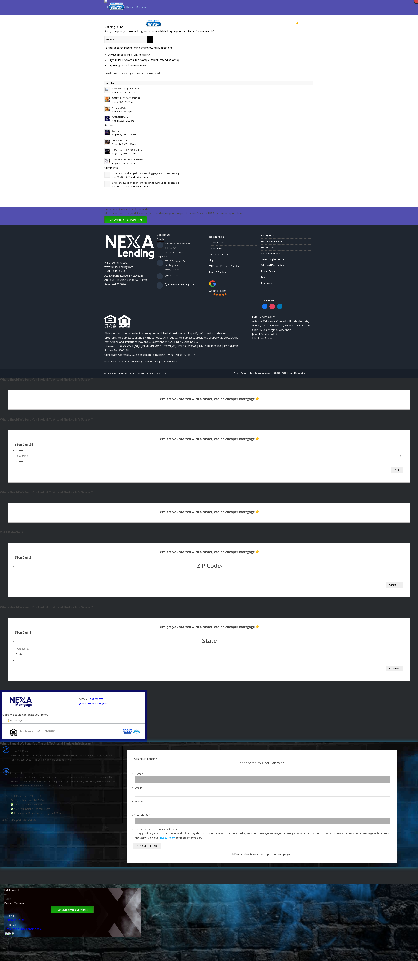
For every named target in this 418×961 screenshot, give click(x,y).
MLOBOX (162, 373)
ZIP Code (209, 565)
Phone (139, 801)
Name (139, 773)
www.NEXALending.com (118, 267)
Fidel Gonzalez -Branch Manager (131, 373)
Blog (211, 260)
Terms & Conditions (218, 272)
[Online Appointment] (153, 23)
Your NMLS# (142, 815)
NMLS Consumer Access (273, 241)
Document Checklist (218, 254)
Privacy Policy (268, 235)
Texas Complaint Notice (272, 259)
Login (263, 277)
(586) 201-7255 (172, 275)
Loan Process (215, 248)
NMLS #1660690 (114, 271)
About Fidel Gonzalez (271, 253)
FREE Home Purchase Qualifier (224, 266)
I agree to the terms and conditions (156, 829)
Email (138, 787)
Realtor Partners (269, 271)
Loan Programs (216, 242)
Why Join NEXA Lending (272, 265)
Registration (267, 283)
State (19, 450)
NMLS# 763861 (268, 247)
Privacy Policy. (167, 837)
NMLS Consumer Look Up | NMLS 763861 (37, 731)
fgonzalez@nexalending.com (179, 284)
